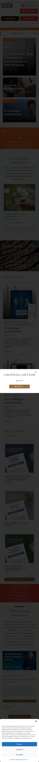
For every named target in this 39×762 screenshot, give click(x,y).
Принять (19, 744)
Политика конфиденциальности (18, 759)
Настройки (19, 754)
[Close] (35, 372)
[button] (36, 721)
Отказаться (19, 749)
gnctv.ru (19, 380)
